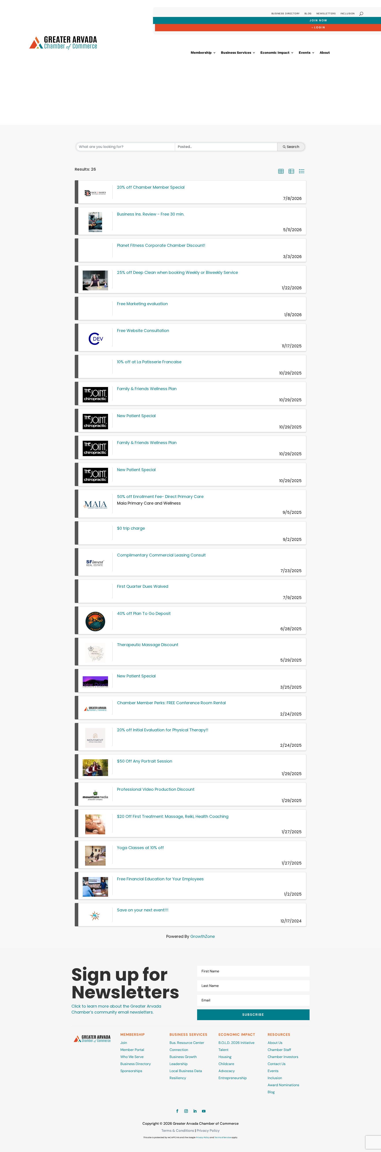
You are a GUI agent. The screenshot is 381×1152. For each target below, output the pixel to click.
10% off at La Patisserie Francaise (149, 362)
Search (293, 146)
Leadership (179, 1064)
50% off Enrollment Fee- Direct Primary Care (160, 496)
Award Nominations (283, 1085)
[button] (281, 171)
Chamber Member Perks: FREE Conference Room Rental (171, 703)
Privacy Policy (208, 1130)
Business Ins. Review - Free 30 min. (150, 214)
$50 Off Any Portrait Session (144, 761)
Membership (201, 53)
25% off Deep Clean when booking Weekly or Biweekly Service (177, 272)
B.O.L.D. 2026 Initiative (236, 1042)
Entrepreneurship (233, 1078)
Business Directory (285, 13)
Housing (225, 1056)
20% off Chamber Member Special (151, 187)
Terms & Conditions (177, 1130)
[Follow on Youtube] (203, 1111)
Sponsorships (131, 1071)
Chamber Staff (279, 1049)
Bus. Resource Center (187, 1042)
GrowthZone (202, 936)
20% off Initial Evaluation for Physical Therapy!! (162, 730)
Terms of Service (223, 1137)
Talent (223, 1049)
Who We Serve (132, 1056)
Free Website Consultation (143, 330)
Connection (179, 1049)
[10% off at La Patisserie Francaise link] (95, 366)
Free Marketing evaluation (142, 303)
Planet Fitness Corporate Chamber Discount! (161, 245)
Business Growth (183, 1056)
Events (304, 53)
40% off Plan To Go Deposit (144, 613)
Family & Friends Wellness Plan (147, 388)
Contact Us (277, 1064)
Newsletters (326, 13)
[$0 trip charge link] (95, 533)
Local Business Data (186, 1071)
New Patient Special (136, 415)
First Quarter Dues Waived (142, 586)
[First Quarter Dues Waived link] (95, 591)
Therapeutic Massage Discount (147, 644)
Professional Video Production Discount (155, 789)
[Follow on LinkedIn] (194, 1111)
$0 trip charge (131, 528)
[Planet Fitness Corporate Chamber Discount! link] (95, 250)
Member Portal (132, 1049)
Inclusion (347, 13)
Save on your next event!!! (142, 910)
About (325, 53)
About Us (275, 1042)
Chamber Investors (283, 1056)
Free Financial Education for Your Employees (160, 879)
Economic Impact (274, 53)
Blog (308, 13)
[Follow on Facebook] (177, 1111)
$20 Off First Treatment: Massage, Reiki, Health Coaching (172, 816)
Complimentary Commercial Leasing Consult (161, 555)
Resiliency (178, 1078)
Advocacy (227, 1071)
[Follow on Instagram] (186, 1111)
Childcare (226, 1064)
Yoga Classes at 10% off (140, 847)
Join (123, 1042)
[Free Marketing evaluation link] (95, 308)
